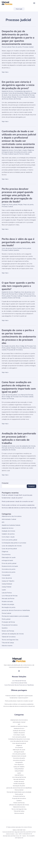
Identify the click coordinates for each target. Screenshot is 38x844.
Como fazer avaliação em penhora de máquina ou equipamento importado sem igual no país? (19, 387)
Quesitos (16, 250)
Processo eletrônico (22, 348)
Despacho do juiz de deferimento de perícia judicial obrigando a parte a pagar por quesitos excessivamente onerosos (18, 37)
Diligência (27, 93)
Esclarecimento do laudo (10, 566)
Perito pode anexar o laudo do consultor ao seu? (17, 501)
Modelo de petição (8, 604)
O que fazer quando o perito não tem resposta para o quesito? (18, 286)
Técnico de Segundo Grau (10, 639)
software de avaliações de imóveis (13, 634)
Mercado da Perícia (8, 448)
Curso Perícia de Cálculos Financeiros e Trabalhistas (19, 685)
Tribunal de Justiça (8, 642)
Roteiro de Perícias (15, 99)
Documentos (6, 554)
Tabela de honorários (8, 637)
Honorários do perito (20, 152)
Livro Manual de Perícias (26, 95)
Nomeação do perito (8, 346)
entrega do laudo (7, 152)
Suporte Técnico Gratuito (21, 154)
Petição (14, 97)
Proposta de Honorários (15, 350)
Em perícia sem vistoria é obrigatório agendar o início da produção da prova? (18, 85)
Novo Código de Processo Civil (24, 294)
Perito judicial (13, 204)
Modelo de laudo (7, 601)
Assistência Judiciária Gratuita (11, 525)
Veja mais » (5, 72)
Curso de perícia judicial (15, 93)
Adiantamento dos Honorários (11, 516)
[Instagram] (19, 671)
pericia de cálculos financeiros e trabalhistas (16, 610)
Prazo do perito (17, 47)
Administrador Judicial (9, 519)
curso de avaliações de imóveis (25, 446)
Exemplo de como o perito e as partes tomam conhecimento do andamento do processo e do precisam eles (19, 336)
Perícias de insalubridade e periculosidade (15, 616)
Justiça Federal (6, 587)
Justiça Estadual (7, 584)
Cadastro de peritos (8, 534)
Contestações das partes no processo (14, 543)
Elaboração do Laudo (9, 557)
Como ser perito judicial (9, 540)
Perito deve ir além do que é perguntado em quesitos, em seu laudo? (18, 242)
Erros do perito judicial (9, 563)
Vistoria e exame (7, 645)
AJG (3, 522)
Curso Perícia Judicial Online (19, 683)
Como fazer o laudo (20, 150)
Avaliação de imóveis (8, 446)
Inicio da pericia (13, 95)
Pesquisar (31, 486)
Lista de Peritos (7, 593)
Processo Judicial (27, 47)
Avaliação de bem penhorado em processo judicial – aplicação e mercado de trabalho (19, 438)
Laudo (30, 152)
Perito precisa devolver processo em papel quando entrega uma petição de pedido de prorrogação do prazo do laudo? (17, 195)
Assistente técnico (7, 91)
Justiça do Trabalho (8, 581)
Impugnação (6, 575)
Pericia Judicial (6, 47)
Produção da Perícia (29, 296)
